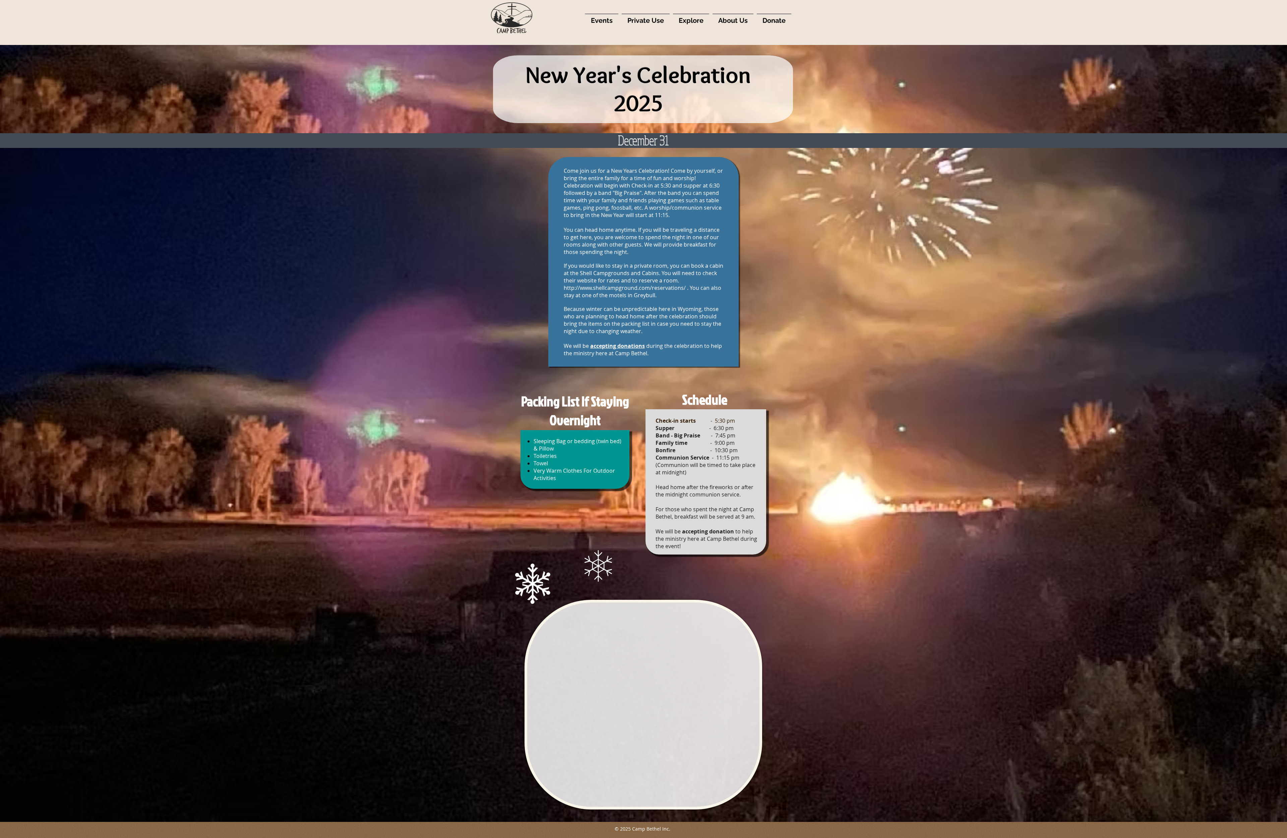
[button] (601, 17)
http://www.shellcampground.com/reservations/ (625, 288)
